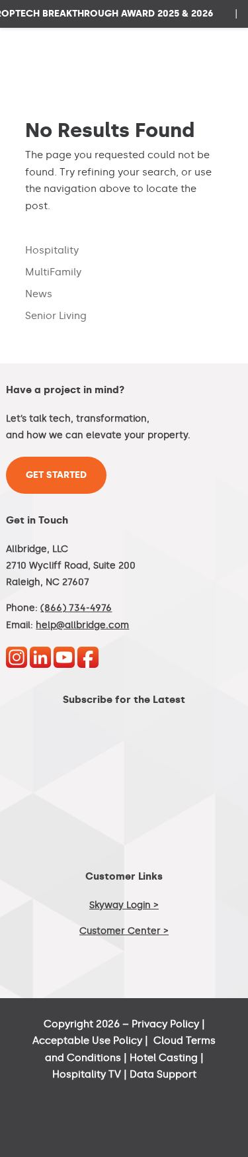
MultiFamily (53, 272)
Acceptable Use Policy (87, 1040)
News (38, 294)
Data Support (163, 1074)
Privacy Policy (165, 1024)
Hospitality (52, 250)
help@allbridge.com (82, 625)
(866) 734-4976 (76, 608)
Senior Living (56, 316)
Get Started (56, 475)
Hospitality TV (86, 1074)
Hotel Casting (164, 1058)
